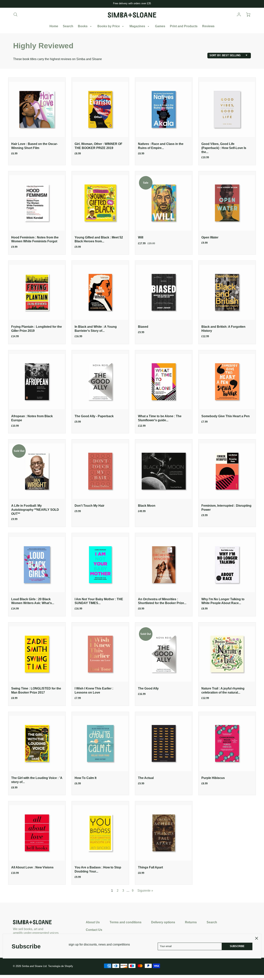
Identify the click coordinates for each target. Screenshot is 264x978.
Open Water (209, 237)
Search (68, 26)
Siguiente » (145, 890)
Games (160, 26)
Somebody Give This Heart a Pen (225, 416)
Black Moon (146, 505)
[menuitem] (54, 26)
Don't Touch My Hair (89, 505)
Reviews (208, 26)
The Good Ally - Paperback (94, 416)
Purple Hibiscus (213, 778)
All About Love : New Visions (32, 867)
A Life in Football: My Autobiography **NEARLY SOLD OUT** (35, 509)
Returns (191, 922)
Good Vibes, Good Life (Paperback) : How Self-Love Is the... (223, 148)
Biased (143, 326)
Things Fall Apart (150, 867)
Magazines (137, 26)
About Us (93, 922)
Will (140, 237)
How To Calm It (85, 778)
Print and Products (184, 26)
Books (83, 26)
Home (53, 26)
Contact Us (94, 929)
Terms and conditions (125, 922)
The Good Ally (148, 688)
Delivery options (163, 922)
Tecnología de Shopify (60, 966)
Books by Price (109, 26)
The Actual (146, 778)
